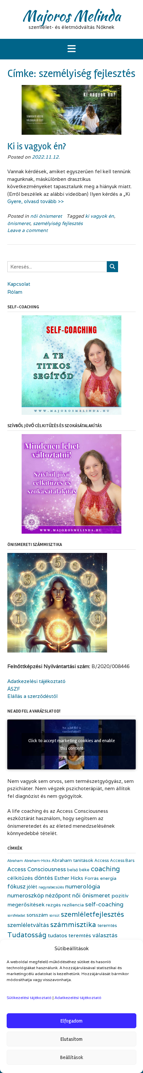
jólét (32, 886)
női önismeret (46, 216)
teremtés (107, 925)
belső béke (78, 870)
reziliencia (73, 905)
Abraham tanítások (72, 860)
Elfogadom (71, 1021)
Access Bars (122, 860)
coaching (105, 869)
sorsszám (37, 915)
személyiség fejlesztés (58, 223)
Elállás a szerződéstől (32, 696)
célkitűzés (20, 878)
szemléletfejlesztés (92, 914)
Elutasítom (71, 1039)
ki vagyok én (99, 216)
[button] (71, 49)
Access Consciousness (36, 869)
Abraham (15, 860)
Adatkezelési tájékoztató (78, 997)
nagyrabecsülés (51, 887)
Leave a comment (27, 230)
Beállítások (71, 1057)
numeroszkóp (25, 895)
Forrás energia (100, 878)
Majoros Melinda (71, 15)
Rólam (14, 292)
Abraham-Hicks (37, 860)
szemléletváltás (28, 925)
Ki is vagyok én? (36, 146)
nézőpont (58, 895)
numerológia (82, 886)
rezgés (53, 905)
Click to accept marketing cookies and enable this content (71, 744)
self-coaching (104, 904)
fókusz (16, 886)
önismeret (18, 223)
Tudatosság (27, 934)
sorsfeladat (16, 915)
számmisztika (73, 924)
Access (101, 860)
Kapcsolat (18, 284)
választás (104, 935)
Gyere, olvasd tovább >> (35, 201)
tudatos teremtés (69, 935)
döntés (43, 877)
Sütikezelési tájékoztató (29, 997)
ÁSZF (13, 689)
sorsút (54, 915)
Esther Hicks (68, 878)
